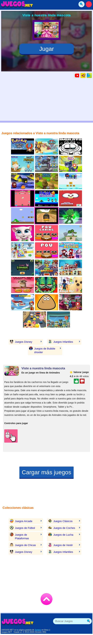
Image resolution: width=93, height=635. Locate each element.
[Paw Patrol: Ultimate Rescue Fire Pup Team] (70, 268)
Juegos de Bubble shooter (44, 350)
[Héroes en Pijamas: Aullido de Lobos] (70, 216)
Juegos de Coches (64, 527)
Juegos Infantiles (63, 341)
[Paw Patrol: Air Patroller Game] (22, 302)
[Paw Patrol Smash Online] (58, 320)
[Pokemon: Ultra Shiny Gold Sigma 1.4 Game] (22, 146)
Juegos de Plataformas (22, 536)
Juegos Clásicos (63, 521)
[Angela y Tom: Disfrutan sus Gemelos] (70, 302)
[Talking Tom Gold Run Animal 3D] (34, 320)
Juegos (38, 630)
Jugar (46, 49)
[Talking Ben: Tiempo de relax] (22, 285)
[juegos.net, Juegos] (17, 4)
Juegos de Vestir (63, 545)
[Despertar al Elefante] (70, 233)
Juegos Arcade (23, 521)
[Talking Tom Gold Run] (46, 268)
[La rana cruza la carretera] (46, 181)
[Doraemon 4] (46, 198)
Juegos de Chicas (25, 545)
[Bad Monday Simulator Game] (70, 146)
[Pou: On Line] (46, 250)
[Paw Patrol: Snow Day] (22, 250)
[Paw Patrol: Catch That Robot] (46, 164)
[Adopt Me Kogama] (70, 285)
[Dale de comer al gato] (70, 198)
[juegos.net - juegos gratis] (17, 621)
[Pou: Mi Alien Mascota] (46, 302)
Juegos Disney (23, 341)
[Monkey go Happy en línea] (22, 181)
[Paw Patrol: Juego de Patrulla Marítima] (46, 146)
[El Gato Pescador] (22, 164)
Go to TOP (46, 599)
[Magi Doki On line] (70, 181)
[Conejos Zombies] (22, 268)
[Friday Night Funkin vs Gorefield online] (46, 285)
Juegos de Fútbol (25, 527)
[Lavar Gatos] (70, 164)
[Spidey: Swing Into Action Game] (70, 250)
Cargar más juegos (46, 472)
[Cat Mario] (22, 216)
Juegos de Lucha (63, 534)
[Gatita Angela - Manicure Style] (22, 233)
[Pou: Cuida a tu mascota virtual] (46, 233)
